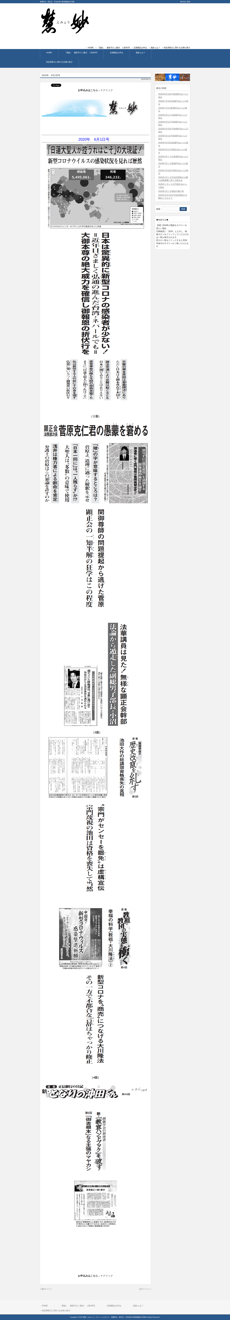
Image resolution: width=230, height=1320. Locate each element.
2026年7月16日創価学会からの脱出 (173, 102)
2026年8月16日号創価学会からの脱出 (173, 95)
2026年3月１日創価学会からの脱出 (173, 165)
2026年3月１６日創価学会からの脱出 (173, 158)
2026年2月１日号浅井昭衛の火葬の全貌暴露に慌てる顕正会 (173, 178)
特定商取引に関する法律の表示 (177, 48)
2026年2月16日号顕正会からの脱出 (173, 172)
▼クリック (106, 90)
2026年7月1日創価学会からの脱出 (172, 109)
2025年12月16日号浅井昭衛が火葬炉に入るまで (172, 196)
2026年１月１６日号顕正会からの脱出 (172, 185)
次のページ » (145, 1289)
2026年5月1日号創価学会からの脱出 (172, 137)
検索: (158, 209)
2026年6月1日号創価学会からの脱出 (172, 123)
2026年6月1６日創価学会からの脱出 (172, 116)
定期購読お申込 (140, 48)
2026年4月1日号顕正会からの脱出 (172, 151)
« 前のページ (46, 1289)
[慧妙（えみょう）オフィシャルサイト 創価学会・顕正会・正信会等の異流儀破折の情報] (65, 32)
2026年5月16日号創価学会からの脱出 (173, 130)
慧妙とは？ (155, 48)
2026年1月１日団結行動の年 (171, 191)
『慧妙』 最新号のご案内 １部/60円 (113, 48)
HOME (91, 48)
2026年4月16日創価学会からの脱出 (173, 144)
